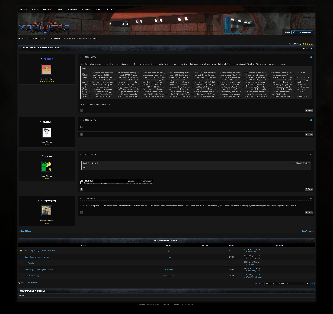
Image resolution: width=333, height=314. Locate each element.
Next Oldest (25, 231)
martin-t (254, 252)
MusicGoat (48, 122)
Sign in (287, 32)
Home (24, 9)
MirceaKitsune (169, 276)
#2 (311, 120)
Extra (107, 9)
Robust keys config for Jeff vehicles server (40, 251)
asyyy (253, 264)
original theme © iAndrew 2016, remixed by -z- (177, 304)
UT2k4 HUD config (32, 276)
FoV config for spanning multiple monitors (40, 270)
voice (169, 257)
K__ (169, 263)
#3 (311, 154)
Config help (29, 263)
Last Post (247, 252)
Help (99, 9)
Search (60, 9)
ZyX (168, 251)
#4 (311, 199)
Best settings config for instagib (37, 257)
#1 (311, 57)
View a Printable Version (29, 282)
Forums (48, 9)
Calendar (87, 9)
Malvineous (169, 270)
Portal (36, 9)
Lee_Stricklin (255, 258)
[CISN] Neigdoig (48, 200)
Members (73, 9)
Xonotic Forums (26, 38)
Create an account (303, 32)
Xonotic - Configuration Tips (53, 38)
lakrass (48, 156)
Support (37, 38)
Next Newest (307, 231)
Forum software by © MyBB (149, 304)
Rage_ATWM (255, 271)
